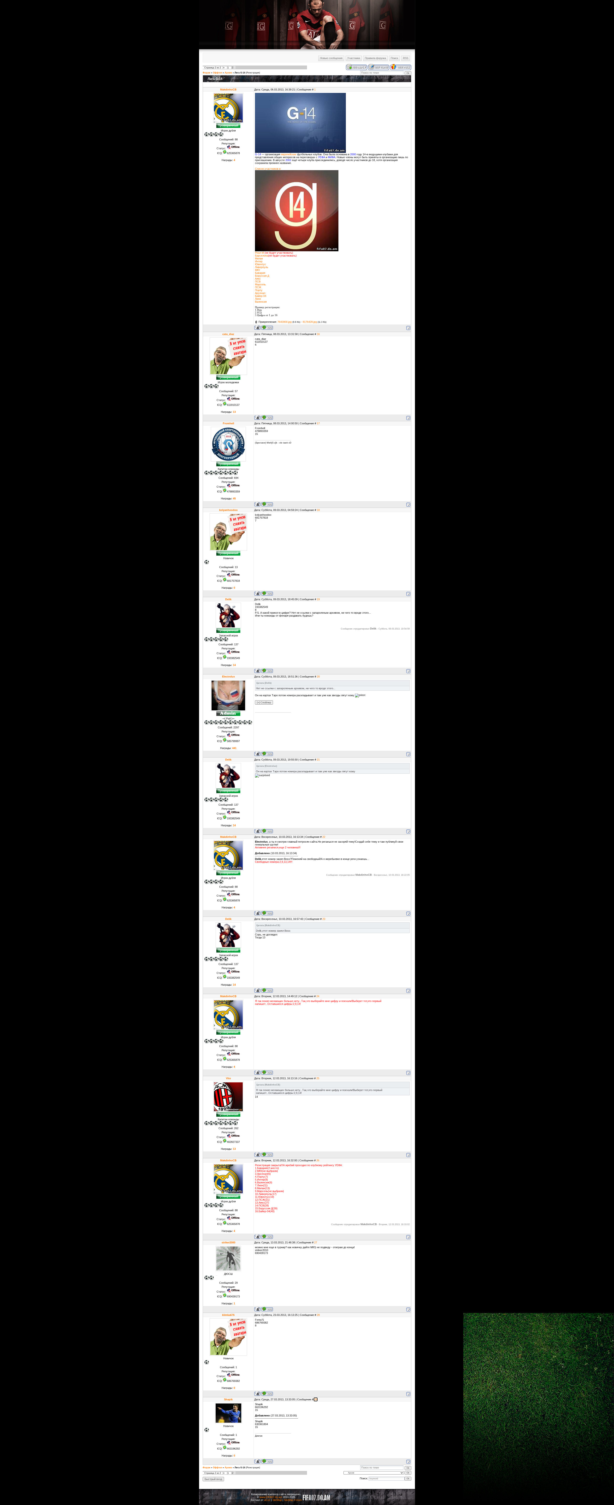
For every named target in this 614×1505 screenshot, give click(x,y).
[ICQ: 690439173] (267, 1309)
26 (317, 1160)
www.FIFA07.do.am (271, 1497)
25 (317, 1078)
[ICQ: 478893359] (267, 504)
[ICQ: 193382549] (267, 670)
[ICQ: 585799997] (267, 753)
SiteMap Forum (293, 1500)
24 (317, 996)
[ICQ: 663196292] (267, 1461)
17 (318, 423)
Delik (228, 599)
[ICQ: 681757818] (267, 593)
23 (323, 918)
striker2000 (228, 1242)
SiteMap (277, 1500)
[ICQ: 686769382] (267, 1393)
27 (315, 1242)
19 (318, 599)
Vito (228, 1078)
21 (318, 759)
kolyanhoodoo (228, 510)
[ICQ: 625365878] (267, 327)
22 (323, 836)
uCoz (267, 1500)
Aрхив (228, 73)
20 (318, 676)
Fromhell (228, 423)
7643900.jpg (284, 321)
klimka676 (228, 1314)
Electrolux (228, 676)
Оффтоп (217, 73)
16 (318, 334)
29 (315, 1399)
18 (318, 510)
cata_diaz (228, 334)
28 (318, 1314)
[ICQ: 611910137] (267, 417)
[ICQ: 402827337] (267, 1154)
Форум (206, 73)
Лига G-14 (240, 73)
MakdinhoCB (228, 89)
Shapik (228, 1399)
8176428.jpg (310, 321)
